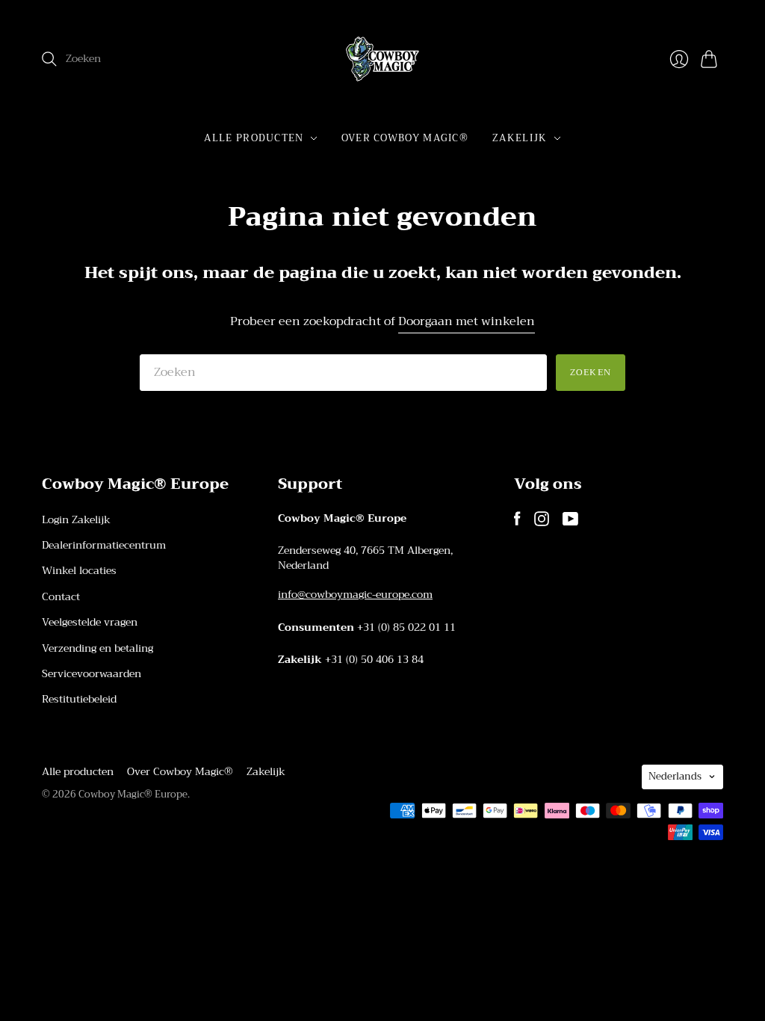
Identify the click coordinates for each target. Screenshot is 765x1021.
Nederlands (674, 776)
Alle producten (253, 137)
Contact (61, 596)
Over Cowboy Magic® (404, 137)
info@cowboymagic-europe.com (355, 594)
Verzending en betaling (97, 648)
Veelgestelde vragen (89, 622)
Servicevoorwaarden (91, 673)
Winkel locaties (79, 570)
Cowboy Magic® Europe (133, 794)
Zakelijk (519, 137)
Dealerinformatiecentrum (104, 545)
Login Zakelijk (76, 519)
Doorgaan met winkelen (466, 321)
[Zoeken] (49, 59)
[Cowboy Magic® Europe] (382, 59)
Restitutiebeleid (79, 699)
